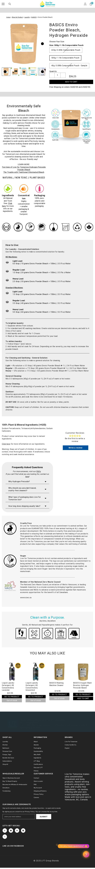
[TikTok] (23, 830)
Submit (44, 816)
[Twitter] (5, 836)
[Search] (9, 4)
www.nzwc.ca (26, 597)
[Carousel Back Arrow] (5, 71)
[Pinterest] (17, 830)
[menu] (3, 4)
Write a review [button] (75, 447)
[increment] (63, 75)
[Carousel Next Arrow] (42, 43)
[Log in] (85, 4)
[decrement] (52, 75)
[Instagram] (11, 830)
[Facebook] (5, 830)
